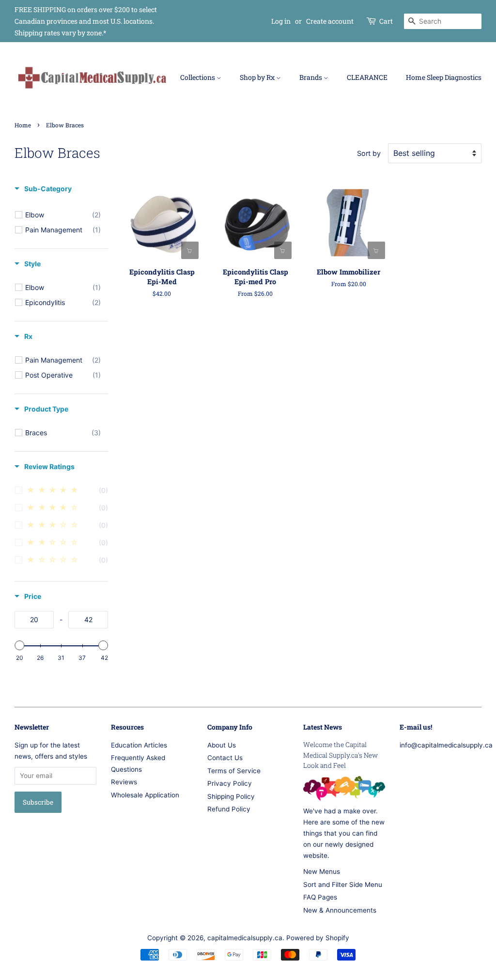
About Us (221, 745)
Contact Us (225, 758)
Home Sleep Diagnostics (443, 77)
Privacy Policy (229, 783)
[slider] (19, 645)
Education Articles (139, 745)
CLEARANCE (367, 77)
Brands (311, 77)
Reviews (124, 782)
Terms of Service (234, 771)
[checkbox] (63, 215)
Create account (330, 21)
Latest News (322, 727)
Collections (198, 77)
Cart (386, 21)
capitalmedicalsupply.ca (244, 938)
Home (23, 125)
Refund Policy (228, 809)
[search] (442, 21)
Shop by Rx (258, 77)
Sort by (369, 153)
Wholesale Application (145, 795)
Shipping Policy (231, 796)
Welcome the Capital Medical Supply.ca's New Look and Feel (340, 755)
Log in (281, 21)
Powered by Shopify (317, 938)
